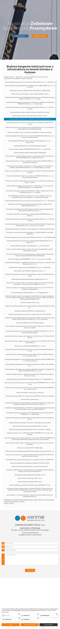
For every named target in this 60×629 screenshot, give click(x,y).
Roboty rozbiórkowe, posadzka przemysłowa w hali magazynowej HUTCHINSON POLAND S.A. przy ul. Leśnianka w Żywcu (30, 355)
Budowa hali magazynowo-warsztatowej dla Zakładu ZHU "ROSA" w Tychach (29, 463)
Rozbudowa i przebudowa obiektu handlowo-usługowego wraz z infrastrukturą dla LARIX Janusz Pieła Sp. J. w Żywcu (30, 181)
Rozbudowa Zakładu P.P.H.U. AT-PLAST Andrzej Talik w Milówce (30, 145)
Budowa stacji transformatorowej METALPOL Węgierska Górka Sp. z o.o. (30, 279)
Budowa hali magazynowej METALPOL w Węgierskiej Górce (30, 311)
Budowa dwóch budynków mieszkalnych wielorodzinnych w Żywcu (30, 115)
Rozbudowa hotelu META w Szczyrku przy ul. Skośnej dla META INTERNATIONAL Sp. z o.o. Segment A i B (30, 241)
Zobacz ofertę (20, 36)
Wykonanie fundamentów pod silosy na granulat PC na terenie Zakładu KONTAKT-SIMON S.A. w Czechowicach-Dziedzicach (30, 161)
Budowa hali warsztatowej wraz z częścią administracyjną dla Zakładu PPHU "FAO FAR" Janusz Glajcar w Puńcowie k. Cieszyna (30, 455)
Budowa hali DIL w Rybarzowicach (30, 399)
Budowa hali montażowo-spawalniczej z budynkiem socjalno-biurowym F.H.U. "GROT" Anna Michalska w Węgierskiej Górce (30, 288)
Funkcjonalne (8, 619)
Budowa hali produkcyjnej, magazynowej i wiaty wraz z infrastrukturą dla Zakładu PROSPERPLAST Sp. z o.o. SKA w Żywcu (30, 388)
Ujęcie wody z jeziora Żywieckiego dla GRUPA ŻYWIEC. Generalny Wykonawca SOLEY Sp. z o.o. (29, 451)
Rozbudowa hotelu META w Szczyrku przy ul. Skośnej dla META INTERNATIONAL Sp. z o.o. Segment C (30, 214)
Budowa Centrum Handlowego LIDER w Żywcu (30, 478)
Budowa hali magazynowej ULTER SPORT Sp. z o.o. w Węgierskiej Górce (29, 292)
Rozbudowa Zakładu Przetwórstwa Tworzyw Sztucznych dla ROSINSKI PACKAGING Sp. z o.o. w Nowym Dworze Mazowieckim (30, 136)
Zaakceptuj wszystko (29, 624)
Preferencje (26, 619)
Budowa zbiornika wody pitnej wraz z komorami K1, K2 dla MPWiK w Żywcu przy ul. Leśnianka (30, 396)
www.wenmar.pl (36, 535)
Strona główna (9, 77)
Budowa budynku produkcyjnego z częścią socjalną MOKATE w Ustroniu (30, 94)
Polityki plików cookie (44, 610)
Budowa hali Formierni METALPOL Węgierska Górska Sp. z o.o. (30, 271)
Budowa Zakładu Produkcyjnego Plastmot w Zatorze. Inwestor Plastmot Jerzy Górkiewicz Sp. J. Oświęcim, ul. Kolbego (30, 327)
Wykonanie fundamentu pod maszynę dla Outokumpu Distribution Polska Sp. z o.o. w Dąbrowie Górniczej (30, 108)
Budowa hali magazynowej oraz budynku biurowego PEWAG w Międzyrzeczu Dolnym (30, 132)
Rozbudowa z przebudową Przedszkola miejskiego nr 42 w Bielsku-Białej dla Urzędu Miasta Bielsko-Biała (29, 233)
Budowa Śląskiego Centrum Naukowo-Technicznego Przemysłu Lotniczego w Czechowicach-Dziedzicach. (30, 443)
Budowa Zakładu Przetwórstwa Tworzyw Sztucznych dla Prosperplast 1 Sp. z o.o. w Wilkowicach (30, 82)
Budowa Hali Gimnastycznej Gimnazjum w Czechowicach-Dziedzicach (30, 466)
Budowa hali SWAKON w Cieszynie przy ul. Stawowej (29, 392)
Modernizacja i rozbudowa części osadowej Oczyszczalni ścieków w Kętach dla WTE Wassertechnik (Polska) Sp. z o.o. (30, 205)
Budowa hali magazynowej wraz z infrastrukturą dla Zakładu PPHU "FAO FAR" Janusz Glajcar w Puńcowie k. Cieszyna (30, 375)
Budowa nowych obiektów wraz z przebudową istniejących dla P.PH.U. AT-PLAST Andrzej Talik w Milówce (30, 171)
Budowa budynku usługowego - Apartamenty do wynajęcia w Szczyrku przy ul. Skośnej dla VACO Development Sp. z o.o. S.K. (30, 263)
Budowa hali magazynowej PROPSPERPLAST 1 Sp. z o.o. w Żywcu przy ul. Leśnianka (30, 259)
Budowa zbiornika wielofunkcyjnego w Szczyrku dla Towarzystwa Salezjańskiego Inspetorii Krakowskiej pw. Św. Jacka (30, 250)
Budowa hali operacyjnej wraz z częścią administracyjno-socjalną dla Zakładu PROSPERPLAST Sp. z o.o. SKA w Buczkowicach (30, 360)
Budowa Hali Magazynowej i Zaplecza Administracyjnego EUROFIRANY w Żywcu (29, 485)
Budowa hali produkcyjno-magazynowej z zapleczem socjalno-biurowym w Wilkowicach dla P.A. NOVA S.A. (30, 336)
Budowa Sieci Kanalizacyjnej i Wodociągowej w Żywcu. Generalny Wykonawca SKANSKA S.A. (30, 459)
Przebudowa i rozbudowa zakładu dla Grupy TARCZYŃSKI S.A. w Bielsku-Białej (30, 90)
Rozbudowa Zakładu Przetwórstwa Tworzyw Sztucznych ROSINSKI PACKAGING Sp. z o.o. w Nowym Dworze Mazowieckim (30, 176)
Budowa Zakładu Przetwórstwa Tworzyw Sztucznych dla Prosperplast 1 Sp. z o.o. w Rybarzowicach (30, 141)
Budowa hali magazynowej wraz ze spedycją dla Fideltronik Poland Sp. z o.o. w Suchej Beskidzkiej (30, 237)
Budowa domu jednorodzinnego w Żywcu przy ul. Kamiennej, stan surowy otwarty (30, 422)
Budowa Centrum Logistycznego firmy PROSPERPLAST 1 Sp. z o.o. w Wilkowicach (30, 267)
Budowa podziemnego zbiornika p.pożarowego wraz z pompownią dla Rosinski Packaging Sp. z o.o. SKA (29, 350)
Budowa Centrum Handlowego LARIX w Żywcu (30, 481)
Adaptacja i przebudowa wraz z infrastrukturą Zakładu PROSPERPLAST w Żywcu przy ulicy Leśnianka (30, 433)
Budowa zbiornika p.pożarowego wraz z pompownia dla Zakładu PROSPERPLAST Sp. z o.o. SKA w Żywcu (30, 383)
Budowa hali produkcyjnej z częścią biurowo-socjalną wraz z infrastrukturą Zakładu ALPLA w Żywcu (29, 123)
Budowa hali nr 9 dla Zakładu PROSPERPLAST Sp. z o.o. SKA (30, 346)
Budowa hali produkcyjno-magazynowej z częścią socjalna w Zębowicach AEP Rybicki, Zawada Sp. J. (30, 306)
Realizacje (19, 77)
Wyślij (29, 570)
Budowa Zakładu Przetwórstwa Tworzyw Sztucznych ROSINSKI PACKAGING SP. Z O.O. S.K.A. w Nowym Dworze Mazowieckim (30, 332)
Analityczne (27, 615)
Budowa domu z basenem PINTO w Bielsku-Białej (29, 447)
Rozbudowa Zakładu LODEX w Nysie (30, 302)
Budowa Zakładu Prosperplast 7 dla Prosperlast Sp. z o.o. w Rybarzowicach (30, 245)
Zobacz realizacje (40, 36)
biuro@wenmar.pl (24, 535)
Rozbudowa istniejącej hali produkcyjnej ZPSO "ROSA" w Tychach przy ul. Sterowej (30, 429)
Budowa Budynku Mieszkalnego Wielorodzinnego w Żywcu (30, 474)
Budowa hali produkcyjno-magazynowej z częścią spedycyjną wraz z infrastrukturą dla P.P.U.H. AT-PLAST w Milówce (30, 341)
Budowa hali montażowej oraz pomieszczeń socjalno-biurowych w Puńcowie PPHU (30, 314)
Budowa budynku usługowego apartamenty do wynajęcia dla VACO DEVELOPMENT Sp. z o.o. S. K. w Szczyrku (30, 86)
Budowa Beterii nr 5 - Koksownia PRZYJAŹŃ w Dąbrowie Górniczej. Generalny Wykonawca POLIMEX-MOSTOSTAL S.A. (30, 495)
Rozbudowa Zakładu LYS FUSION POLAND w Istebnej (29, 322)
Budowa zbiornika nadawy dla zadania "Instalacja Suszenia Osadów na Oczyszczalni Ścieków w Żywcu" (30, 418)
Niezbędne (7, 615)
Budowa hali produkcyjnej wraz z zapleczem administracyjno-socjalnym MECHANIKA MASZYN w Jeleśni (30, 275)
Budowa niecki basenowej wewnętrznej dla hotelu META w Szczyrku (30, 426)
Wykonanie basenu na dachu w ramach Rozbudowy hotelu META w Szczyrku (30, 112)
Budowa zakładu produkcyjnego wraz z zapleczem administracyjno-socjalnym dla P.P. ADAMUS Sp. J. (30, 365)
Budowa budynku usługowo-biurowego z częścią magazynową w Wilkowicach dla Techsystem (29, 229)
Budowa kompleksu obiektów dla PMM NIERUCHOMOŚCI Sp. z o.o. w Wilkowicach (30, 149)
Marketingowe (45, 615)
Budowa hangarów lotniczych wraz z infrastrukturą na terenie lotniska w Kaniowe (30, 119)
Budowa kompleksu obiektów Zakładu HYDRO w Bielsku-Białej (30, 152)
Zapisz (10, 624)
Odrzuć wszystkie (48, 624)
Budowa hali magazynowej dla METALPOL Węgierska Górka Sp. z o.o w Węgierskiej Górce (30, 379)
